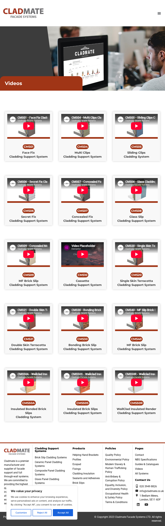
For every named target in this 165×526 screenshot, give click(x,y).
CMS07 (82, 211)
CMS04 (82, 146)
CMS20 (136, 275)
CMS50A (28, 403)
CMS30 (82, 339)
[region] (41, 503)
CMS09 (28, 275)
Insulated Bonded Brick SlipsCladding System (28, 413)
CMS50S (82, 403)
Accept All (63, 512)
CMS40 (136, 339)
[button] (159, 13)
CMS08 (136, 211)
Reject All (42, 512)
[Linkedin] (138, 504)
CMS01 (28, 146)
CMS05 (136, 146)
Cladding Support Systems (47, 450)
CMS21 (28, 339)
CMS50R (136, 403)
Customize (21, 512)
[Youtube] (146, 504)
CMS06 (28, 211)
